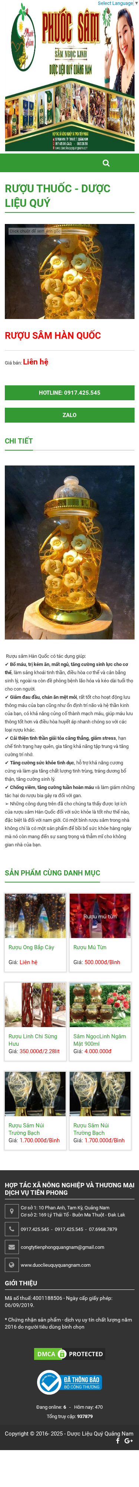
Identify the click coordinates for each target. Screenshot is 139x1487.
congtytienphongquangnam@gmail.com (62, 1247)
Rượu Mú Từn (89, 947)
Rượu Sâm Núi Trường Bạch (26, 1129)
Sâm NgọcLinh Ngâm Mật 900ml (99, 1040)
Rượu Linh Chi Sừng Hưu (33, 1040)
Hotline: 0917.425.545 (69, 392)
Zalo (69, 415)
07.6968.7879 (103, 1229)
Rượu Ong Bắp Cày (31, 947)
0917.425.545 (35, 1229)
